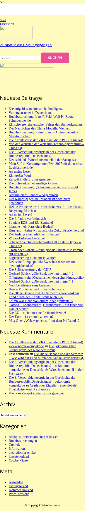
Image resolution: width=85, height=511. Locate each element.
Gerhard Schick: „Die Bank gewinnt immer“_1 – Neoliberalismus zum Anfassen (42, 283)
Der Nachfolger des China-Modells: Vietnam (39, 128)
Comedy (14, 444)
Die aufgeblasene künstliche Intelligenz (36, 109)
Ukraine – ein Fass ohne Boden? (31, 226)
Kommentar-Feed (21, 490)
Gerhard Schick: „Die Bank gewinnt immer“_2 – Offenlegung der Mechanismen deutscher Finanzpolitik (46, 275)
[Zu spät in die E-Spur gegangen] (16, 37)
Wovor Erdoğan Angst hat (27, 238)
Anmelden (16, 482)
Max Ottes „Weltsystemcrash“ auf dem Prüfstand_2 (44, 320)
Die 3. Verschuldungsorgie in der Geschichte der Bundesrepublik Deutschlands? (42, 154)
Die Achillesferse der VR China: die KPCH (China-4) (46, 140)
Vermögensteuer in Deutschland (31, 112)
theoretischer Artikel (22, 452)
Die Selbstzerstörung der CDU (30, 269)
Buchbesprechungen (23, 441)
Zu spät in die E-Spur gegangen (26, 45)
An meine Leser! (20, 214)
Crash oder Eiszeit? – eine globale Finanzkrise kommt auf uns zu (42, 387)
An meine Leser (20, 171)
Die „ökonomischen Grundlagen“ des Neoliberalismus (42, 348)
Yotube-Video (18, 460)
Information (17, 448)
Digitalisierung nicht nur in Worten (32, 258)
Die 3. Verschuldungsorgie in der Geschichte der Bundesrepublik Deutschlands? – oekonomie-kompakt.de (42, 365)
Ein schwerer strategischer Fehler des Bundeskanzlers (45, 124)
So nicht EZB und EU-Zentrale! (31, 222)
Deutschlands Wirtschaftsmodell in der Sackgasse (42, 160)
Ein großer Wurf (20, 175)
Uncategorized (19, 456)
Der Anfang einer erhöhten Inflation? (34, 234)
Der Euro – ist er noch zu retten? (31, 317)
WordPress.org (19, 494)
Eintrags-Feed (18, 486)
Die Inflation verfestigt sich (27, 218)
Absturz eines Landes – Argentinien (33, 195)
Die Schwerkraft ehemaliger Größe (33, 183)
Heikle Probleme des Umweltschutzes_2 (36, 289)
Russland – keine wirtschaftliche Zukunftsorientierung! (46, 230)
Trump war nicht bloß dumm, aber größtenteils (41, 301)
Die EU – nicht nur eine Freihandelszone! (37, 313)
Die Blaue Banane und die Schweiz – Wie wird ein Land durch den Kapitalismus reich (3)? (44, 295)
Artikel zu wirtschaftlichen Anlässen (33, 437)
